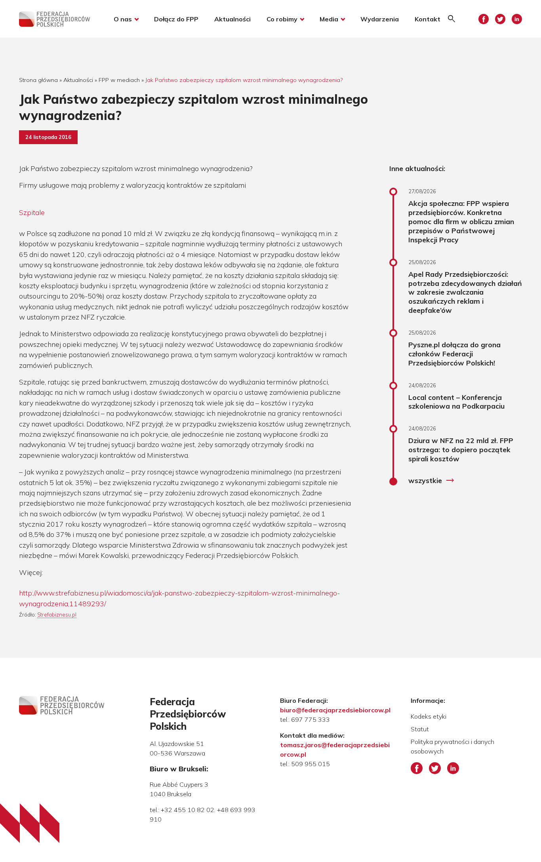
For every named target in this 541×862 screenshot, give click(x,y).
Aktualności (232, 19)
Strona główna (38, 80)
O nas (123, 19)
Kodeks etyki (428, 716)
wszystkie (431, 480)
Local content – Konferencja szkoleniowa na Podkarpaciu (456, 402)
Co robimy (282, 19)
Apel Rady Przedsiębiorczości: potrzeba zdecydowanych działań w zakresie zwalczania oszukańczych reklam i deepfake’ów (465, 292)
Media (329, 19)
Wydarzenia (379, 19)
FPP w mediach (119, 80)
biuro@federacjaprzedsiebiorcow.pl (335, 710)
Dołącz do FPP (176, 19)
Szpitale (32, 212)
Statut (420, 729)
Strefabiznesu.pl (56, 614)
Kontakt (427, 19)
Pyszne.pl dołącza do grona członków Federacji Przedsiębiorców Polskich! (454, 353)
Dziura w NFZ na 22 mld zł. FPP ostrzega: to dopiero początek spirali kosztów (460, 449)
